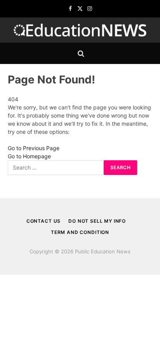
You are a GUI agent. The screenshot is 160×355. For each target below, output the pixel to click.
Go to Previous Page (33, 148)
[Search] (80, 53)
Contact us (43, 221)
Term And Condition (80, 232)
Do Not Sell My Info (97, 221)
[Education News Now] (80, 30)
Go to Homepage (29, 156)
